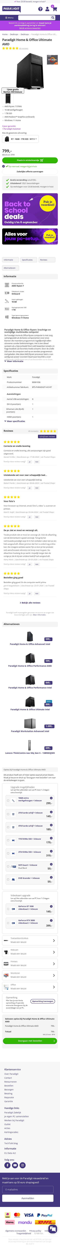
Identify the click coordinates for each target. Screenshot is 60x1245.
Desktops (14, 34)
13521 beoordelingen (24, 183)
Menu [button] (11, 17)
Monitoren (15, 973)
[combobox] (20, 139)
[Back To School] (31, 209)
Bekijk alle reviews (30, 602)
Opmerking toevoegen (42, 1001)
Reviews (43, 259)
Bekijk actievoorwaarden (30, 28)
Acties (7, 1128)
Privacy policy (35, 1230)
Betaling (8, 1093)
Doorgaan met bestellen (30, 1040)
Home (5, 34)
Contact (8, 1077)
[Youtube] (15, 1165)
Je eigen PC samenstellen (16, 1116)
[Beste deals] (31, 236)
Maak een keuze (18, 942)
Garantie (8, 1101)
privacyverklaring (17, 1241)
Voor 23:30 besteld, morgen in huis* (31, 1)
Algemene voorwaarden (15, 1230)
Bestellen (8, 1085)
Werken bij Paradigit (14, 1120)
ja (30, 461)
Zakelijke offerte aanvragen (30, 171)
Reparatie (9, 1097)
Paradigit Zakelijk (12, 1112)
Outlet (7, 1124)
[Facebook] (7, 1165)
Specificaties (27, 259)
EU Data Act (10, 1153)
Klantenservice (12, 1069)
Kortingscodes (11, 1132)
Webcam (14, 949)
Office (13, 984)
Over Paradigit (11, 1073)
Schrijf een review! (47, 436)
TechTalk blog (11, 1143)
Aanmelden (28, 1198)
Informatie (8, 259)
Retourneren (10, 1081)
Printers (14, 961)
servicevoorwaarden (34, 1241)
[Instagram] (23, 1165)
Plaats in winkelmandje (28, 160)
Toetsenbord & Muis (19, 938)
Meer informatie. (39, 615)
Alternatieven (9, 268)
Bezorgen (9, 1089)
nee (36, 461)
